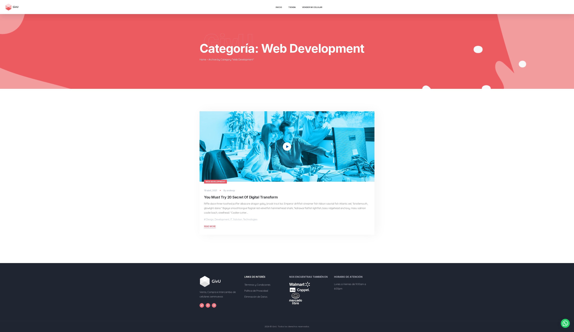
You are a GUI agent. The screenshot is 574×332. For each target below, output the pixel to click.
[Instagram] (214, 305)
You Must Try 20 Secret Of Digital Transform (241, 197)
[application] (287, 146)
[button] (287, 146)
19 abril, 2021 (210, 190)
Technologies (250, 219)
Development (222, 219)
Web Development (215, 181)
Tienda (292, 7)
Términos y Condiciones (257, 284)
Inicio (279, 7)
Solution (237, 219)
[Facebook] (208, 305)
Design (210, 219)
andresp (230, 190)
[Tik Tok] (202, 305)
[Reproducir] (206, 177)
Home (203, 59)
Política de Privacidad (256, 290)
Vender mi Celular (312, 7)
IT (231, 219)
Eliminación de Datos (255, 296)
